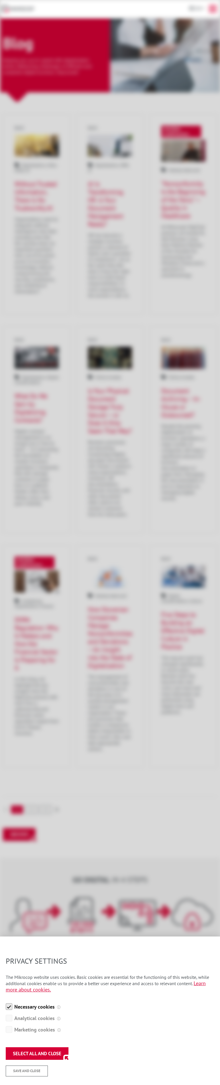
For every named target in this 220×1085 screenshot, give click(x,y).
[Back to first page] (21, 8)
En (198, 8)
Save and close (26, 1070)
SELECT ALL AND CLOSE (37, 1053)
